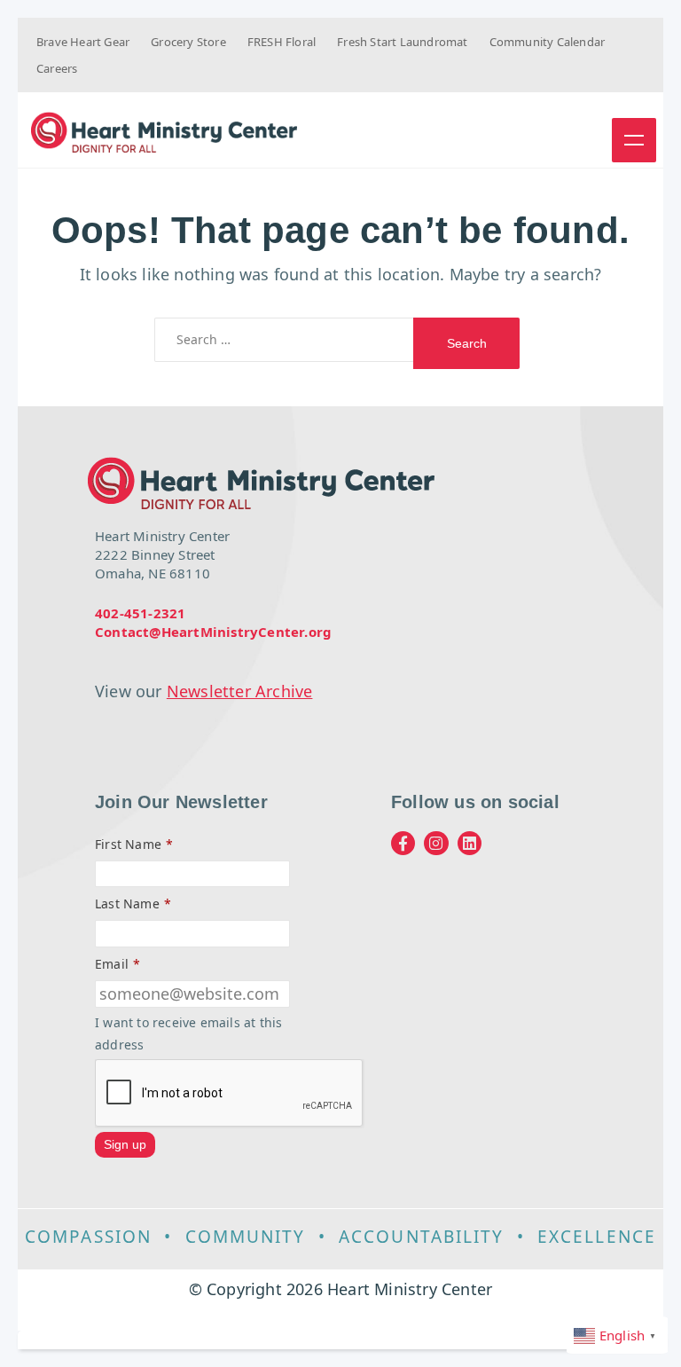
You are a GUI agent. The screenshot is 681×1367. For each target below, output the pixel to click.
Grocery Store (188, 42)
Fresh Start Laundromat (402, 42)
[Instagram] (436, 843)
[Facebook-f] (403, 843)
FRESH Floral (281, 42)
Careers (56, 68)
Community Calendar (547, 42)
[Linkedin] (469, 843)
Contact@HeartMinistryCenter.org (213, 631)
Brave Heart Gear (82, 42)
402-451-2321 (140, 613)
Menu (634, 140)
